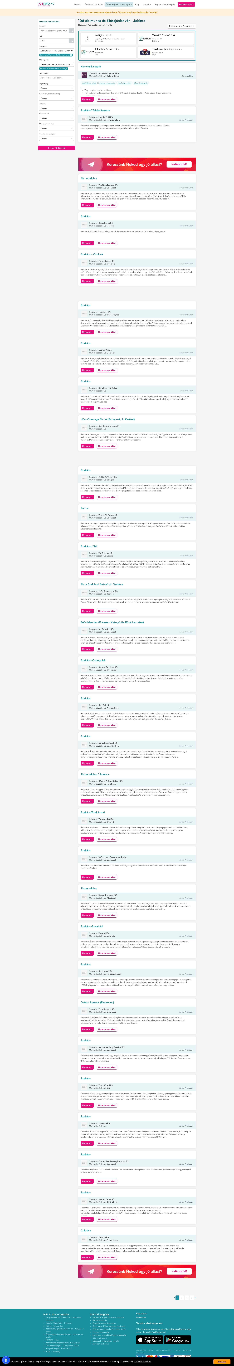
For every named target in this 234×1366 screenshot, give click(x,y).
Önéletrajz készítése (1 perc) (119, 4)
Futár (53, 1351)
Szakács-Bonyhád (92, 926)
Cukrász (86, 1230)
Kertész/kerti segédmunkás (63, 1342)
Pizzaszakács (89, 178)
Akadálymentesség (163, 1350)
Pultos (84, 508)
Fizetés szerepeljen (47, 134)
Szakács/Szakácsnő (93, 812)
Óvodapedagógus (62, 1345)
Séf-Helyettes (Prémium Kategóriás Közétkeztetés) (112, 622)
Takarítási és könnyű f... (107, 48)
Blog (137, 4)
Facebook (187, 1350)
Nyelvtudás (43, 73)
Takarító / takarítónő (163, 35)
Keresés (42, 26)
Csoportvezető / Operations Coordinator (64, 1318)
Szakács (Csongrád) (93, 660)
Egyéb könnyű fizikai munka (104, 1323)
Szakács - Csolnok (92, 254)
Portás (54, 1326)
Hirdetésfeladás (186, 4)
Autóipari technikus (101, 1344)
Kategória (43, 46)
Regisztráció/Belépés (165, 4)
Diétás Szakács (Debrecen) (97, 1002)
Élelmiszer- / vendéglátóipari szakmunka (52, 68)
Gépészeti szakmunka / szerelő (106, 1341)
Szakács (86, 216)
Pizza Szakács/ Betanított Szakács (102, 584)
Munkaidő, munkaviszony (49, 94)
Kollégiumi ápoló (103, 35)
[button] (6, 1360)
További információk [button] (142, 1361)
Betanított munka (100, 1320)
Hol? (41, 36)
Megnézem (87, 99)
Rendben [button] (222, 1362)
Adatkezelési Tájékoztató (141, 1351)
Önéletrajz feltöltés (94, 4)
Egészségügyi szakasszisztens (64, 1335)
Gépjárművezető (100, 1338)
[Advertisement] (56, 167)
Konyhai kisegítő (91, 66)
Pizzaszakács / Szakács (95, 774)
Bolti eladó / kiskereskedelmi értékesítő (109, 1326)
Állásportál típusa (46, 124)
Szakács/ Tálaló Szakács (95, 110)
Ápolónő (52, 1339)
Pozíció (42, 104)
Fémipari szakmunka (101, 1332)
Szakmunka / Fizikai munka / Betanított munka (54, 55)
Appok (146, 4)
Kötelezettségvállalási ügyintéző (65, 1330)
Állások (77, 4)
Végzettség (43, 84)
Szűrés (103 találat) (56, 148)
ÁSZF (151, 1350)
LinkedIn (177, 1350)
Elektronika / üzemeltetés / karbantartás (109, 1329)
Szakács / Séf (89, 546)
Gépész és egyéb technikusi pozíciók (108, 1317)
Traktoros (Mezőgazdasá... (167, 48)
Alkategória (44, 60)
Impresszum (141, 1317)
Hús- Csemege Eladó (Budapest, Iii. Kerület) (108, 419)
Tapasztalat (44, 114)
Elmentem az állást (107, 99)
